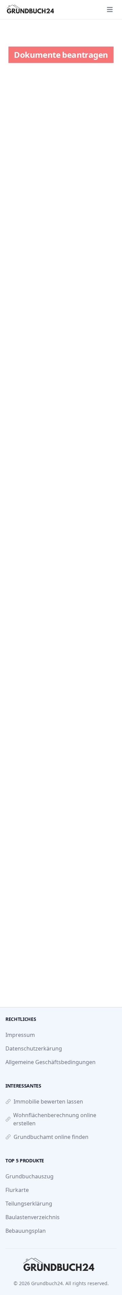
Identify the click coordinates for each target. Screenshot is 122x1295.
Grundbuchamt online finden (51, 1137)
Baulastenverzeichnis (32, 1217)
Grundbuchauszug (29, 1176)
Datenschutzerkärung (33, 1048)
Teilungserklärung (28, 1203)
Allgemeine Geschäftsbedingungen (50, 1062)
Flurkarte (17, 1190)
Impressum (20, 1035)
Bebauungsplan (25, 1230)
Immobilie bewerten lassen (48, 1101)
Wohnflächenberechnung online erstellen (54, 1119)
